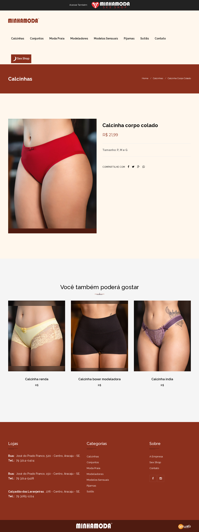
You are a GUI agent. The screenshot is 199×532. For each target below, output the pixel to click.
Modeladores (79, 38)
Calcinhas (17, 38)
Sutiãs (144, 38)
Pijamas (129, 38)
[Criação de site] (184, 526)
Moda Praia (57, 38)
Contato (160, 38)
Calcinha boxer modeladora (99, 379)
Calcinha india (162, 379)
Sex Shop (155, 462)
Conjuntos (37, 38)
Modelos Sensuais (106, 38)
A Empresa (156, 456)
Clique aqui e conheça (37, 367)
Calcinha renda (36, 379)
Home (145, 78)
